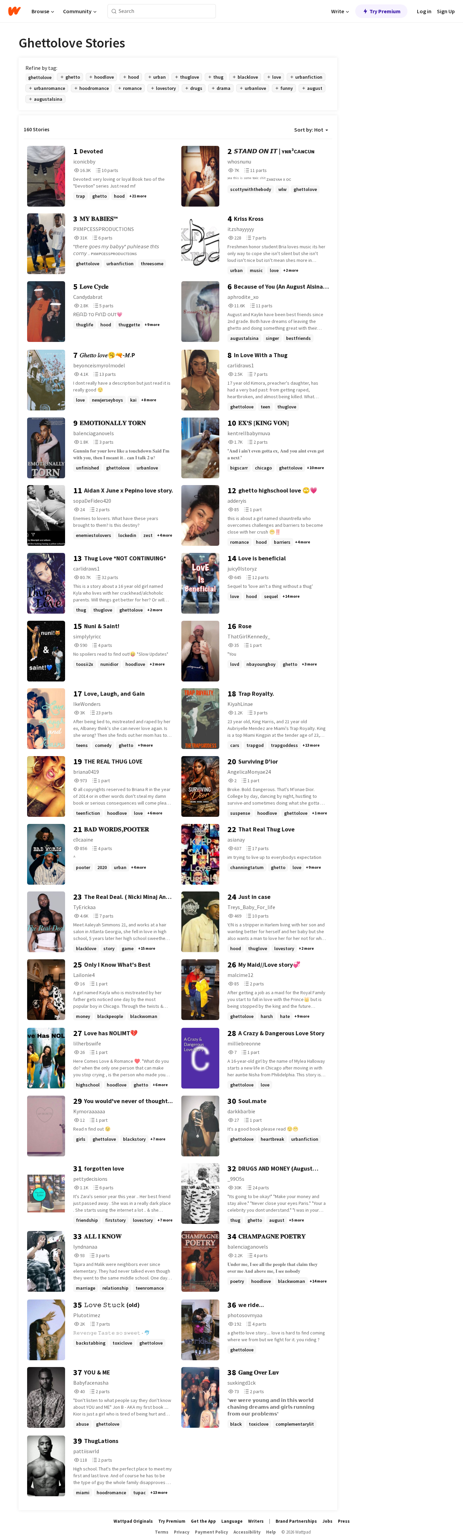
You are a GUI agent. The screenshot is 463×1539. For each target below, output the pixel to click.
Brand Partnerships (296, 1521)
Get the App (203, 1521)
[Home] (14, 11)
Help (271, 1532)
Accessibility (247, 1532)
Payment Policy (211, 1532)
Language (232, 1521)
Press (344, 1521)
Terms (161, 1532)
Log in (424, 11)
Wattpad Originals (133, 1521)
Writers (256, 1521)
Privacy (181, 1532)
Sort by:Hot (308, 129)
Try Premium (385, 11)
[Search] (114, 11)
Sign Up (446, 11)
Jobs (327, 1521)
